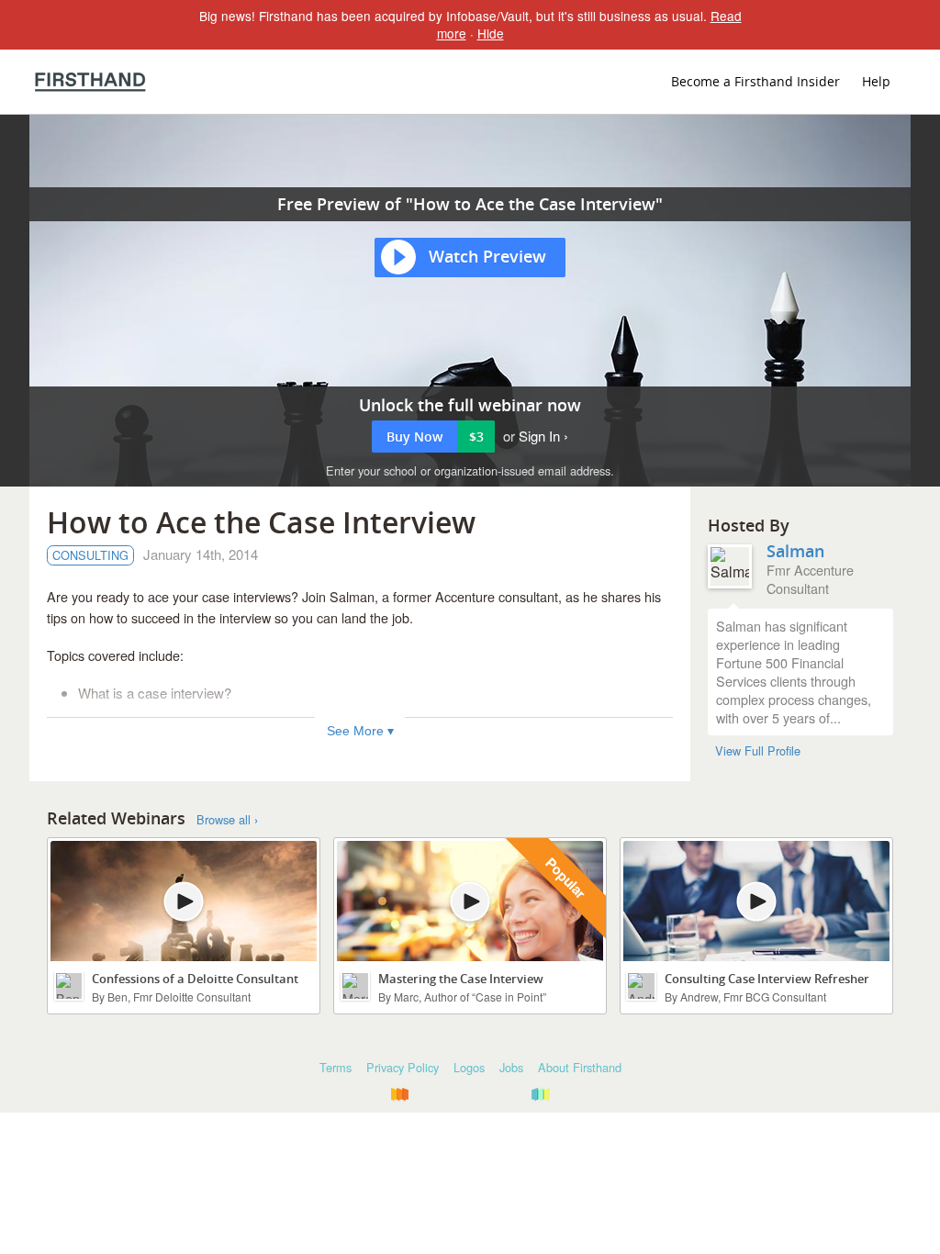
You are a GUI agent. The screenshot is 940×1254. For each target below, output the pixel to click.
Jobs (511, 1067)
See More (355, 730)
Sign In (539, 435)
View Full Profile (757, 751)
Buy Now (435, 436)
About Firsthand (579, 1067)
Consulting (90, 555)
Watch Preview (487, 256)
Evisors (90, 82)
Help (876, 81)
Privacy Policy (402, 1067)
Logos (469, 1067)
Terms (335, 1067)
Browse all (223, 820)
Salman (795, 551)
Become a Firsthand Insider (755, 81)
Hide (490, 33)
